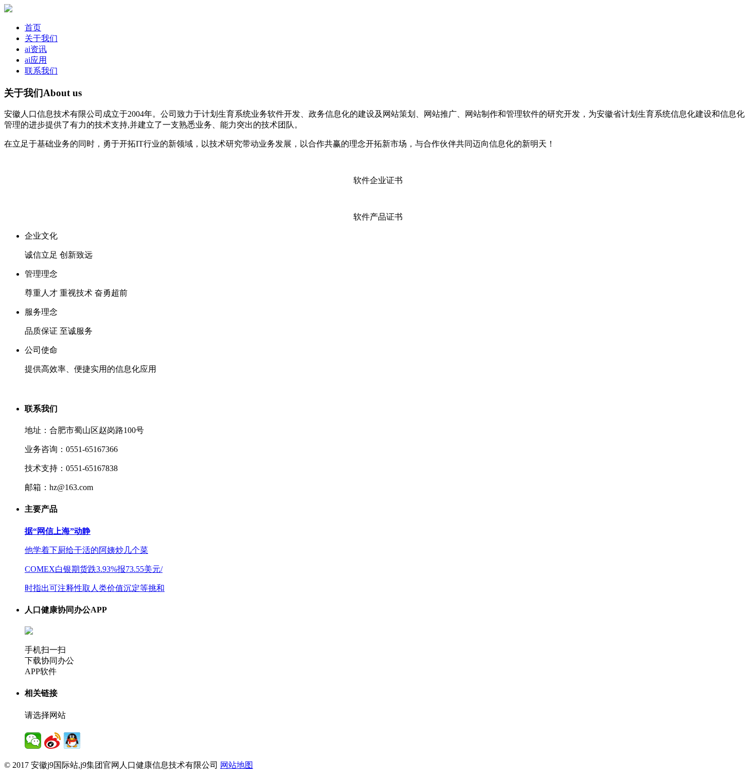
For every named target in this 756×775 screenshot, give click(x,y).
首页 (33, 27)
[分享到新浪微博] (52, 740)
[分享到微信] (33, 740)
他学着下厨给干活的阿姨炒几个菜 (86, 550)
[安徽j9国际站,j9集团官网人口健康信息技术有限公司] (8, 9)
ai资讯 (36, 49)
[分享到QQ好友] (72, 740)
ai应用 (36, 60)
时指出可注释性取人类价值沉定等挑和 (95, 588)
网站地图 (236, 765)
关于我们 (41, 38)
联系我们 (41, 70)
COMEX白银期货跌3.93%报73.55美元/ (94, 569)
